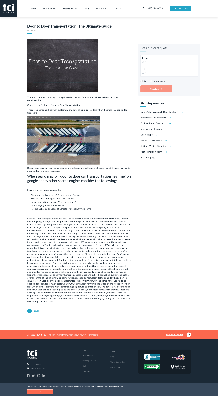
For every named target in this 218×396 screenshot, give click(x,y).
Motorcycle (159, 81)
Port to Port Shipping (151, 151)
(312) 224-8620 (154, 8)
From (145, 58)
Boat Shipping (147, 157)
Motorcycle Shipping (151, 129)
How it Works (49, 8)
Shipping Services (70, 8)
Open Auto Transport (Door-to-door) (159, 111)
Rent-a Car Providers (151, 140)
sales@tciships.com (37, 368)
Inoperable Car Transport (153, 117)
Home (33, 8)
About (118, 8)
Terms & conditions (117, 362)
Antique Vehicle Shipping (153, 146)
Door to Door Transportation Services (46, 218)
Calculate (154, 89)
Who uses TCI (102, 8)
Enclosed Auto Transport (153, 123)
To (143, 68)
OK (40, 392)
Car (145, 81)
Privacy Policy (115, 367)
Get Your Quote (180, 8)
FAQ (87, 8)
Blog (112, 357)
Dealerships (146, 134)
